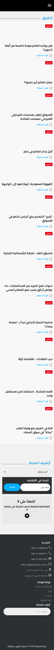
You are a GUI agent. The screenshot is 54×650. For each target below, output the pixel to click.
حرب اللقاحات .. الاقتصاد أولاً (35, 359)
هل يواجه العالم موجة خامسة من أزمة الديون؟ (28, 47)
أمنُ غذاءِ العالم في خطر (38, 151)
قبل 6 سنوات (42, 401)
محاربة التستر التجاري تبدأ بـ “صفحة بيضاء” (30, 324)
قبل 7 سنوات (42, 438)
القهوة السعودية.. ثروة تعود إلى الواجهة (27, 183)
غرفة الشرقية (46, 600)
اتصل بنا (48, 596)
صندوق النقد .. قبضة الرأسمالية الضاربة (28, 253)
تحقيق (49, 26)
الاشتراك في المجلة (43, 586)
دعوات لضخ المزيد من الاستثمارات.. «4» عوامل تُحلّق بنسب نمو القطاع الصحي (28, 287)
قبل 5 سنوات (42, 226)
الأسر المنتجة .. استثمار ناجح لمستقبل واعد (29, 393)
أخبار (50, 591)
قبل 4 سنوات (42, 55)
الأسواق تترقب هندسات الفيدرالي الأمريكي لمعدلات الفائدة (31, 116)
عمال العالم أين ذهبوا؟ (38, 82)
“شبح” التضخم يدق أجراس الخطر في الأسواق (30, 218)
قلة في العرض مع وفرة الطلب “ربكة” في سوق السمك (34, 430)
